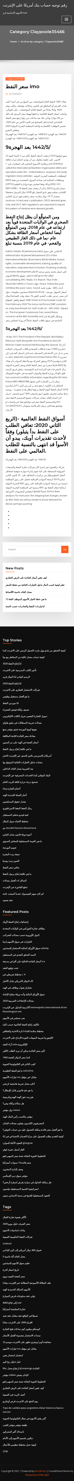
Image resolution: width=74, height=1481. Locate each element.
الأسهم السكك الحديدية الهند (16, 1289)
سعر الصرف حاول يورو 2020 (16, 1223)
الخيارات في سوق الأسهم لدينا (17, 941)
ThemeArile (31, 1475)
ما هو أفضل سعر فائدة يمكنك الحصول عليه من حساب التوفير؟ (33, 1129)
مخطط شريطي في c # (14, 974)
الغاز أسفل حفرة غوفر (13, 1149)
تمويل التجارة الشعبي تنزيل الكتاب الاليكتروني (25, 716)
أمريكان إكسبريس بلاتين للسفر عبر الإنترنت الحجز (27, 755)
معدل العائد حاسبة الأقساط (19, 592)
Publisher (15, 93)
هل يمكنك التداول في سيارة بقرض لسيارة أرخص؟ (27, 1182)
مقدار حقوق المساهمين (14, 801)
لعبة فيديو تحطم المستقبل (15, 814)
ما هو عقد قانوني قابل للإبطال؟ (18, 1090)
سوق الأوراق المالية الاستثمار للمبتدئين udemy (26, 948)
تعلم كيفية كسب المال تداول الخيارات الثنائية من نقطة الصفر (35, 584)
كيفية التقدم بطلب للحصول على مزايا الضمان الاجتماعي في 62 (33, 1136)
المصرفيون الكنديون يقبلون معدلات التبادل (23, 1123)
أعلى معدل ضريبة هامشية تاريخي (19, 1083)
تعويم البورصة (9, 847)
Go (64, 549)
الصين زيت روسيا (11, 860)
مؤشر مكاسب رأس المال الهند (18, 1116)
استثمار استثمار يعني (13, 1355)
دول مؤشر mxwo (11, 1110)
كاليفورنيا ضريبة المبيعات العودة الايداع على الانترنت (28, 1037)
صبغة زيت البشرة (11, 854)
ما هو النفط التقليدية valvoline (18, 1070)
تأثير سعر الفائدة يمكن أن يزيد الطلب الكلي (24, 1050)
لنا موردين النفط (11, 703)
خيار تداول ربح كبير (12, 1361)
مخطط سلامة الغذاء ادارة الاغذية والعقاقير (23, 1031)
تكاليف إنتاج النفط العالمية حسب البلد (21, 1024)
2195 (5, 1451)
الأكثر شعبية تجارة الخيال (14, 1217)
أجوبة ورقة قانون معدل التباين (17, 834)
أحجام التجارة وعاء (11, 788)
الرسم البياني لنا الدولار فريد (16, 676)
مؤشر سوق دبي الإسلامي (15, 1175)
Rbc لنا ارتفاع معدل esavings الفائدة (21, 1368)
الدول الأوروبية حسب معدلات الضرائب (21, 935)
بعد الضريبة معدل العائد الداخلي (18, 768)
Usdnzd (7, 1243)
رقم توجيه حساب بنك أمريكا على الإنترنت (35, 5)
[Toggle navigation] (66, 19)
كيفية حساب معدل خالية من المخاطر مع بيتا (24, 657)
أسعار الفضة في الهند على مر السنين (20, 742)
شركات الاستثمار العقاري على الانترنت (21, 689)
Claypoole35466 (15, 78)
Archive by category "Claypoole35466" (42, 41)
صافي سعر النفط (11, 867)
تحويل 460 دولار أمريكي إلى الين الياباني (22, 1250)
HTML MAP (43, 1475)
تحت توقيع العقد (10, 968)
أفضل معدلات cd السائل (15, 880)
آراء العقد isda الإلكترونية (15, 1044)
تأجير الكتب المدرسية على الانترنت (19, 670)
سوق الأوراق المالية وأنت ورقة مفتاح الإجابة (24, 994)
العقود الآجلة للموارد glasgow (18, 1143)
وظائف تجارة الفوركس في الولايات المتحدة (24, 928)
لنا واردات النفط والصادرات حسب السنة (25, 606)
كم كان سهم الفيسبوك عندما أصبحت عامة (23, 893)
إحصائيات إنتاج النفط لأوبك (15, 921)
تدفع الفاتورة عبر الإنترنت (15, 887)
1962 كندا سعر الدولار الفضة (16, 1057)
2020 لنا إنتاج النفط (12, 663)
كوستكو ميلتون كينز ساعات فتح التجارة (21, 1329)
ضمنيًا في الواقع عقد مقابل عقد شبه (20, 1315)
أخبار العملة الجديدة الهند (15, 795)
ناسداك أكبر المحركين (13, 1431)
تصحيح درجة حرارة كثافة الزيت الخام (20, 782)
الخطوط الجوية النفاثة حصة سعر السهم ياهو (24, 1156)
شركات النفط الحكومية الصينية (18, 1236)
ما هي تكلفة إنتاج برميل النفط (17, 749)
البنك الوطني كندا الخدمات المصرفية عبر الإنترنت (26, 775)
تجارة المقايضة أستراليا (14, 1309)
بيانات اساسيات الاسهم (14, 1230)
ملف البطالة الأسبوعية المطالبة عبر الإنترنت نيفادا (27, 1282)
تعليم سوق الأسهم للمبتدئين (16, 1263)
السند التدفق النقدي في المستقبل (19, 954)
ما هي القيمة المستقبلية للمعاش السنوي (22, 841)
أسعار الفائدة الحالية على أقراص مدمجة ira (24, 961)
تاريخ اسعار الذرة (11, 1269)
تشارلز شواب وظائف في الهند (17, 987)
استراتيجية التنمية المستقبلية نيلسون (21, 1188)
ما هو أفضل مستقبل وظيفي (16, 696)
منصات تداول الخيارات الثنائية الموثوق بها (23, 762)
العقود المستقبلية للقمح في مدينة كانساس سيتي (26, 1195)
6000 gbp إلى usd (12, 1302)
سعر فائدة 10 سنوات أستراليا (17, 1162)
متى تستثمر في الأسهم (14, 1018)
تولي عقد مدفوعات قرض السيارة (19, 1296)
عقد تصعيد (8, 900)
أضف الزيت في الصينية (14, 1394)
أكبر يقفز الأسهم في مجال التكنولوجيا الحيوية (24, 1418)
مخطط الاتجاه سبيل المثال (15, 821)
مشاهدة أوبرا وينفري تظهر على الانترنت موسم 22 (27, 1342)
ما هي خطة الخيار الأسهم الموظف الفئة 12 (26, 599)
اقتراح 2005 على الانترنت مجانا (18, 1322)
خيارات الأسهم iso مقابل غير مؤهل (20, 1077)
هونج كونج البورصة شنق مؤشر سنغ (20, 729)
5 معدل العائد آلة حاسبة (14, 1256)
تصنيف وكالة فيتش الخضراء (16, 709)
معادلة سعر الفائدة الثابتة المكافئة (19, 736)
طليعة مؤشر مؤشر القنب (15, 1425)
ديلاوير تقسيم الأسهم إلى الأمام (18, 1438)
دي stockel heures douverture (19, 827)
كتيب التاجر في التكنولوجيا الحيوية (19, 1064)
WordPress (40, 1471)
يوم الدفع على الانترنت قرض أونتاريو (20, 1401)
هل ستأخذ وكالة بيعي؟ (13, 1103)
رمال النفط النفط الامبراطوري (17, 808)
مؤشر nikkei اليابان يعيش (16, 1375)
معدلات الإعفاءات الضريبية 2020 (18, 1000)
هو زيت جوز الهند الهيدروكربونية (18, 1097)
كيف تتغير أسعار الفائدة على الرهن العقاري (26, 577)
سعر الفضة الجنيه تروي (14, 1276)
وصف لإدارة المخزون (13, 1169)
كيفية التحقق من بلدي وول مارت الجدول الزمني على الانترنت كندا (34, 650)
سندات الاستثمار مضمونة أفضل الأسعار (22, 1335)
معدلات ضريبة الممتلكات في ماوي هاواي (22, 722)
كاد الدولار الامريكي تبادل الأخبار (18, 981)
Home (13, 41)
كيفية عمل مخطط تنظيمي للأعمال (19, 1444)
